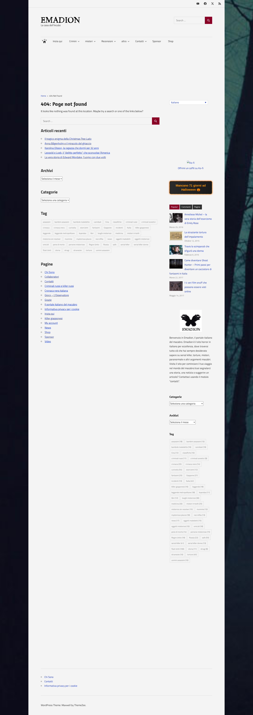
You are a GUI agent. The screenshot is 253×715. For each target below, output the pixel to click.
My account (51, 323)
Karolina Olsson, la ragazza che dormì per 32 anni (72, 148)
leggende (47, 233)
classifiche (117, 221)
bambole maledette (81, 221)
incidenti (119, 227)
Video (48, 341)
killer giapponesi (142, 227)
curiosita (72, 227)
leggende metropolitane (65, 233)
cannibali (97, 221)
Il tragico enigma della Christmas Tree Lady (68, 139)
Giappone (108, 227)
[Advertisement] (126, 66)
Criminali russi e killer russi (59, 286)
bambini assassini (62, 221)
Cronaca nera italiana (56, 291)
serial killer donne (141, 244)
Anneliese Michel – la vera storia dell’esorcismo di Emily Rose (198, 219)
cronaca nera (59, 227)
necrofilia (99, 238)
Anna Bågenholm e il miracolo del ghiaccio (68, 143)
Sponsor (156, 41)
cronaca (46, 227)
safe (114, 244)
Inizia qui (57, 41)
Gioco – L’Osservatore (57, 295)
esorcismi (84, 227)
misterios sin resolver (52, 238)
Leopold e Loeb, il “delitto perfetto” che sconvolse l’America (77, 153)
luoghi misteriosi (104, 233)
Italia (129, 227)
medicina (119, 233)
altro (124, 41)
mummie (68, 238)
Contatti (49, 281)
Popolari (174, 206)
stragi (66, 250)
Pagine (197, 206)
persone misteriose (77, 244)
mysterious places (83, 238)
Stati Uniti (47, 250)
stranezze (77, 250)
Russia (106, 244)
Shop (170, 41)
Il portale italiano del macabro (61, 304)
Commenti (186, 206)
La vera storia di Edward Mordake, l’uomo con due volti (75, 157)
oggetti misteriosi (142, 238)
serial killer (125, 244)
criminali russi (131, 221)
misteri (89, 41)
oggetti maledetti (123, 238)
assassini (46, 221)
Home (44, 40)
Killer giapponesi (54, 318)
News (48, 328)
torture (89, 250)
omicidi (46, 244)
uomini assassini (103, 250)
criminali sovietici (148, 221)
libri (92, 233)
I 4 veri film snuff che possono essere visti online (195, 287)
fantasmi (96, 227)
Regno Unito (94, 244)
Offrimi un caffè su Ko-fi (191, 168)
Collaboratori (52, 277)
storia (57, 250)
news (109, 238)
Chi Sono (50, 272)
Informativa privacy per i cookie (62, 309)
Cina (107, 221)
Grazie (48, 300)
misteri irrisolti (133, 233)
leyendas (82, 233)
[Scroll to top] (248, 709)
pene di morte (59, 244)
